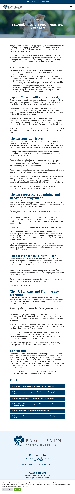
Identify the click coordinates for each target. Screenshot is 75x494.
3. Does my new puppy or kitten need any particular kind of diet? (34, 398)
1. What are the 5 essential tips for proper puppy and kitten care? (34, 386)
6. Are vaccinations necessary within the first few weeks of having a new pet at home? (38, 416)
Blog (37, 20)
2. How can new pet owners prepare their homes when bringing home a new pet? (38, 392)
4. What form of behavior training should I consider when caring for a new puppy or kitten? (37, 404)
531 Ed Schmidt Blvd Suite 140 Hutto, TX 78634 (37, 459)
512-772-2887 (48, 464)
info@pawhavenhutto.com (32, 464)
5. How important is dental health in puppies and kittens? (32, 410)
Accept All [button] (17, 490)
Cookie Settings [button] (7, 490)
